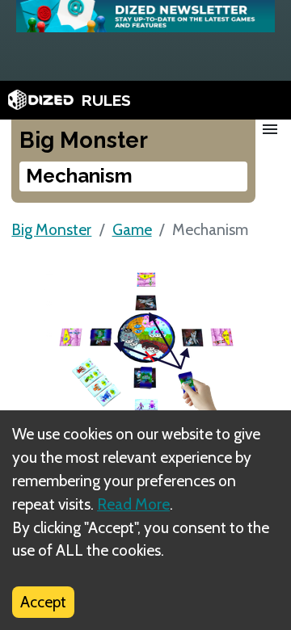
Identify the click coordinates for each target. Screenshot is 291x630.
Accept (43, 601)
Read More (133, 504)
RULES (106, 100)
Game (132, 229)
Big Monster (51, 229)
